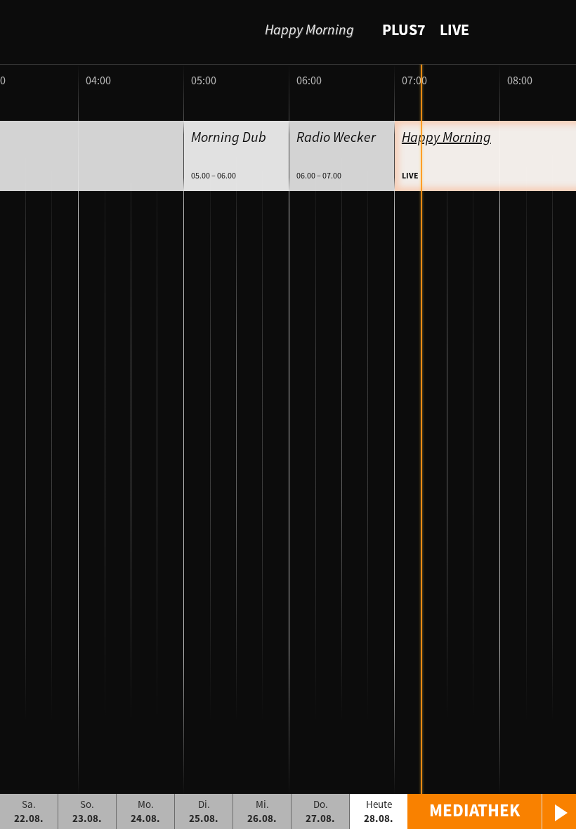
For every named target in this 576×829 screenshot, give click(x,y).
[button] (491, 811)
